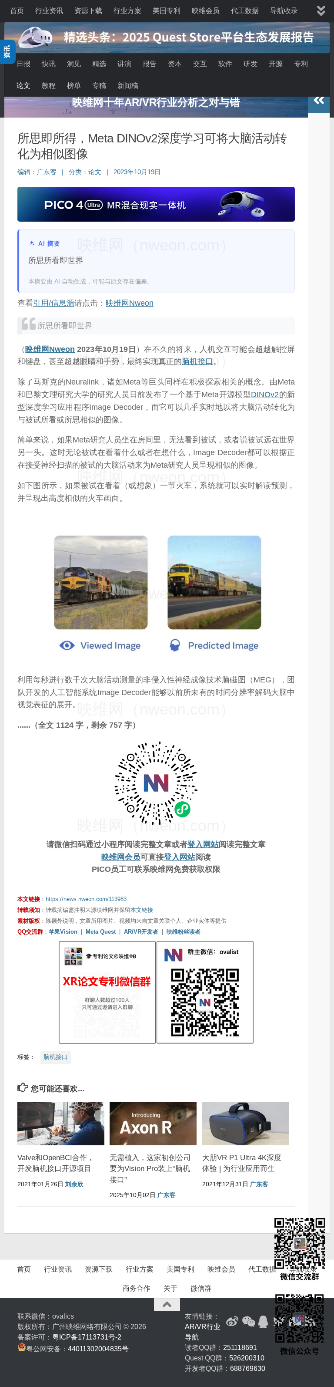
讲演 (124, 63)
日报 (23, 63)
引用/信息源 (53, 303)
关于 (170, 1288)
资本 (175, 63)
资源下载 (88, 10)
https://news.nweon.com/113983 (86, 899)
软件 (225, 63)
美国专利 (166, 10)
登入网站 (203, 844)
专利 (301, 63)
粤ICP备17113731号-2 (86, 1337)
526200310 (246, 1358)
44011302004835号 (98, 1349)
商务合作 (136, 1288)
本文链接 (141, 910)
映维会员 (206, 10)
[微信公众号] (248, 1322)
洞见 (74, 63)
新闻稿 (127, 85)
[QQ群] (263, 1322)
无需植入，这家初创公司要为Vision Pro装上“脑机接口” (150, 1169)
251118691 (240, 1347)
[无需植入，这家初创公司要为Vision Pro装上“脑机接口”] (153, 1123)
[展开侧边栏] (319, 100)
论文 (23, 85)
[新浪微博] (232, 1322)
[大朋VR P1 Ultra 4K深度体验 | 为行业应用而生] (245, 1123)
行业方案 (127, 10)
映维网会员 (120, 857)
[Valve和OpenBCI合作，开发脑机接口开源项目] (60, 1123)
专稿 (99, 85)
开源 (276, 63)
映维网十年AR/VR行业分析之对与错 (156, 102)
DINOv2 (265, 394)
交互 (200, 63)
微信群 (200, 1288)
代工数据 (245, 10)
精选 (99, 63)
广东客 (47, 172)
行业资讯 (49, 10)
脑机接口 (197, 361)
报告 (150, 63)
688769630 (247, 1368)
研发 (250, 63)
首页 (17, 10)
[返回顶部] (167, 1304)
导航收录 (284, 10)
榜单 (74, 85)
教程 (49, 85)
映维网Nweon (130, 303)
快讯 (49, 63)
